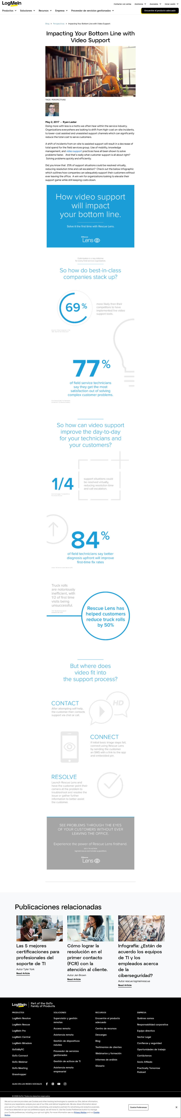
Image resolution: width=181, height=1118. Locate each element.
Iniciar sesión (170, 4)
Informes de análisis (106, 1059)
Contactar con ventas (122, 4)
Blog (47, 23)
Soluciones (26, 10)
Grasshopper (19, 1074)
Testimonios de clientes (108, 1047)
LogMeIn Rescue (21, 1024)
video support (74, 151)
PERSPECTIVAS (59, 100)
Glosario (99, 1065)
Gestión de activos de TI (67, 1061)
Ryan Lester (70, 122)
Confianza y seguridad (149, 1043)
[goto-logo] (90, 1005)
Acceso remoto (62, 1028)
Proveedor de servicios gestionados (91, 10)
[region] (90, 1107)
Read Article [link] (23, 973)
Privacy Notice (80, 1112)
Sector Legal (144, 1037)
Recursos (44, 10)
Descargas (101, 1034)
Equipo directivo (146, 1030)
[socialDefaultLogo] (47, 1084)
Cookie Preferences (138, 1107)
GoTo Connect (20, 1055)
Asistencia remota (64, 1034)
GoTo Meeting (20, 1068)
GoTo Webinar (20, 1061)
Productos (7, 10)
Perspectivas (58, 23)
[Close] (176, 1107)
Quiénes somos (145, 1018)
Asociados (154, 4)
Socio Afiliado (144, 1061)
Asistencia (139, 4)
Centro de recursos (106, 1028)
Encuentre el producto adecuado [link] (160, 10)
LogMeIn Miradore (22, 1043)
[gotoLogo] (11, 4)
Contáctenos (144, 1055)
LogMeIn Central (21, 1037)
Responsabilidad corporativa (152, 1024)
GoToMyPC (18, 1049)
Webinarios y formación (108, 1053)
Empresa (59, 10)
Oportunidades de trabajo (151, 1049)
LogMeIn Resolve (21, 1018)
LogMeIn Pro (19, 1030)
